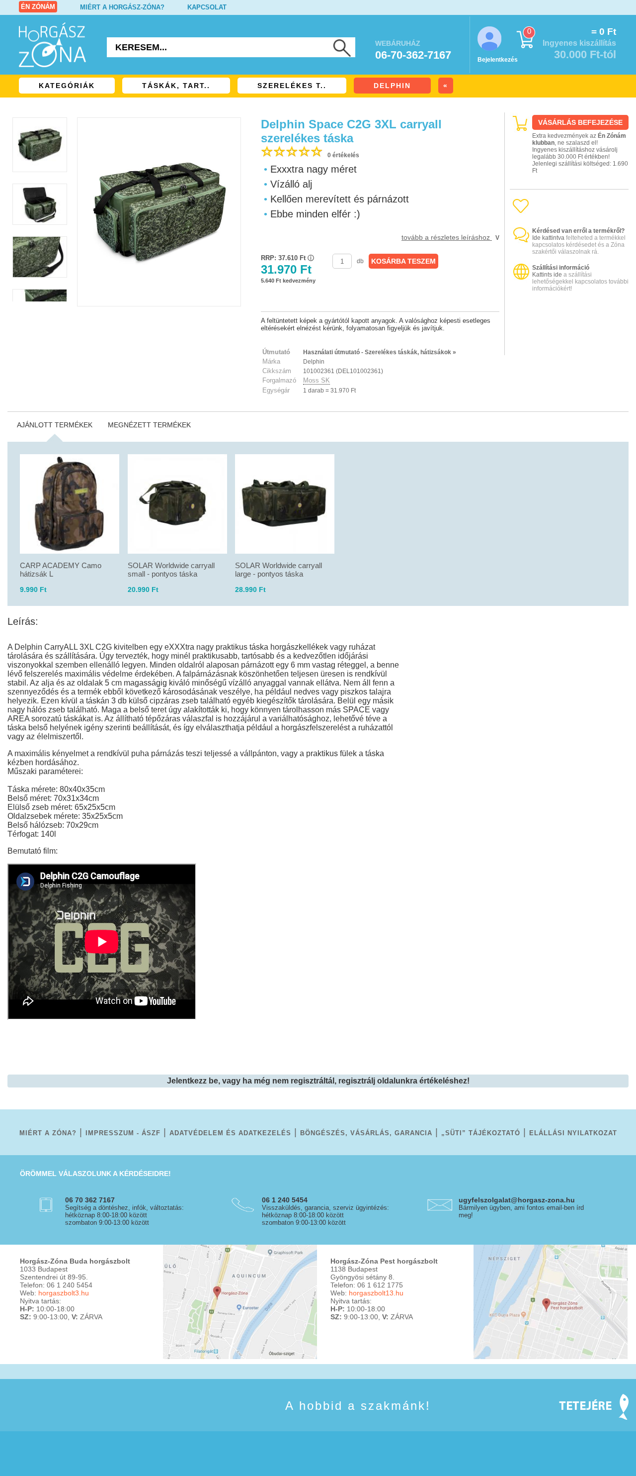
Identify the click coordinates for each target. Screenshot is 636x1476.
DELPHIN (392, 86)
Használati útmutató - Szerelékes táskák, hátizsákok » (379, 352)
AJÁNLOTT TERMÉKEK (54, 425)
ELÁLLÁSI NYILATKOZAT (573, 1133)
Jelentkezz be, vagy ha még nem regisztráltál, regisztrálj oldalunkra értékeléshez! (318, 1081)
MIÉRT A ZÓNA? (48, 1133)
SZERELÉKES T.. (291, 86)
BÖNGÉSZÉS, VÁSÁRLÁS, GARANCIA (366, 1133)
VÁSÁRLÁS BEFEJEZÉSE (580, 122)
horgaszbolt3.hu (63, 1293)
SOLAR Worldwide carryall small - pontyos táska (171, 569)
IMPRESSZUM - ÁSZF (122, 1133)
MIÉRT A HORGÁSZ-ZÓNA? (122, 7)
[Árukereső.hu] (569, 346)
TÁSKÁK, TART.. (176, 86)
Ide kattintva (548, 237)
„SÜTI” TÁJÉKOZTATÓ (480, 1133)
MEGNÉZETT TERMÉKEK (149, 425)
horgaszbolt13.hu (376, 1293)
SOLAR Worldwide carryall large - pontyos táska (278, 569)
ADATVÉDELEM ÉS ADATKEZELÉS (230, 1133)
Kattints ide (547, 274)
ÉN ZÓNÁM (38, 6)
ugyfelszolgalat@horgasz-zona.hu (517, 1200)
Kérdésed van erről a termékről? (578, 230)
